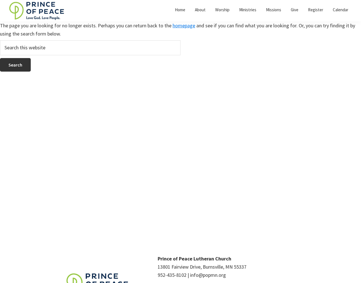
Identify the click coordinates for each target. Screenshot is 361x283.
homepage (184, 25)
